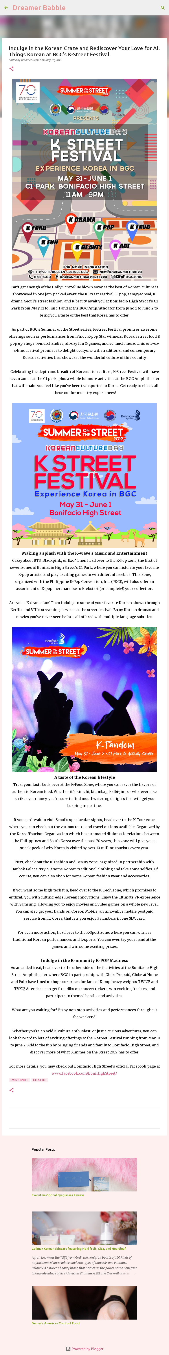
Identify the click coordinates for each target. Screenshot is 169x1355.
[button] (11, 69)
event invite (19, 1080)
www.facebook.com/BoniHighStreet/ (84, 1073)
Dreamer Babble (39, 7)
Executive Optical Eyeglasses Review (58, 1195)
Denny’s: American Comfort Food (56, 1323)
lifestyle (39, 1080)
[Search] (162, 7)
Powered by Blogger (87, 1349)
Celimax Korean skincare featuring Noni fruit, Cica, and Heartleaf (79, 1248)
